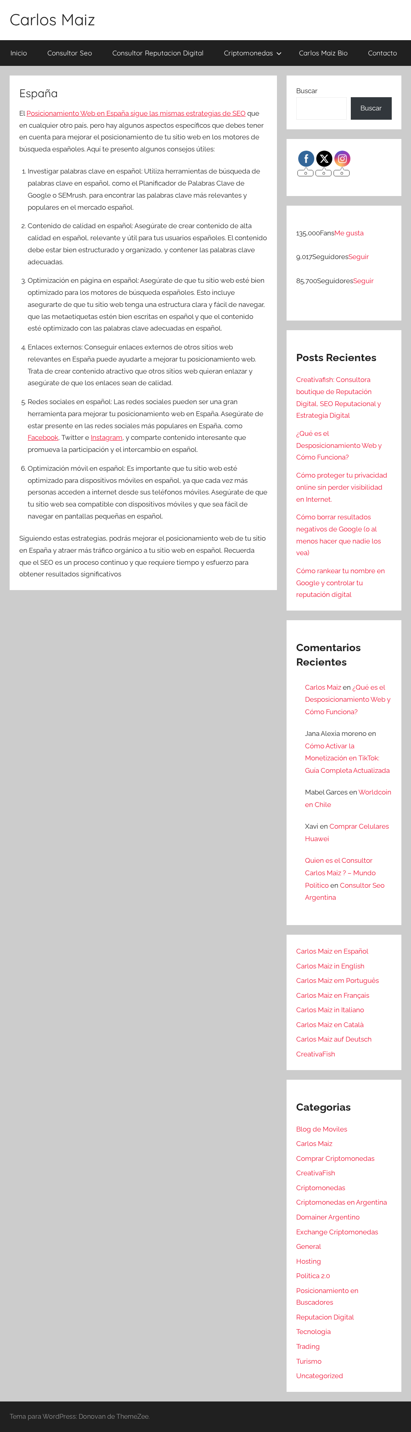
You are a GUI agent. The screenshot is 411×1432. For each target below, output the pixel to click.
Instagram (106, 437)
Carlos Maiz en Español (332, 951)
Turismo (308, 1361)
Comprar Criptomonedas (335, 1158)
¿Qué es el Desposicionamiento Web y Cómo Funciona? (339, 445)
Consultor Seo (69, 53)
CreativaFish (315, 1054)
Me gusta (349, 233)
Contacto (382, 53)
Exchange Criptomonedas (337, 1232)
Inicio (18, 53)
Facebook (43, 437)
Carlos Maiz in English (330, 966)
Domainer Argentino (328, 1217)
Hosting (308, 1261)
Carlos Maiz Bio (323, 53)
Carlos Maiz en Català (330, 1025)
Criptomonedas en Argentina (341, 1202)
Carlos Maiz (52, 19)
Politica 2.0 (313, 1276)
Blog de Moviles (321, 1129)
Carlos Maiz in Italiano (330, 1010)
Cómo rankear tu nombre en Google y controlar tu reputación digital (340, 583)
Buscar (306, 91)
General (308, 1246)
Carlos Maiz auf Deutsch (334, 1039)
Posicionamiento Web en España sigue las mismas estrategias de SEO (136, 113)
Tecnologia (313, 1332)
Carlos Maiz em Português (337, 980)
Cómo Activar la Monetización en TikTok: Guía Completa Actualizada (347, 758)
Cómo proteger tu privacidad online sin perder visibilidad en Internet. (341, 487)
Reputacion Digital (325, 1317)
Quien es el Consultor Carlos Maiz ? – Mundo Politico (340, 872)
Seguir (358, 257)
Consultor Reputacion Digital (157, 53)
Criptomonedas (248, 53)
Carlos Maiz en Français (332, 995)
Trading (308, 1346)
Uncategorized (319, 1376)
